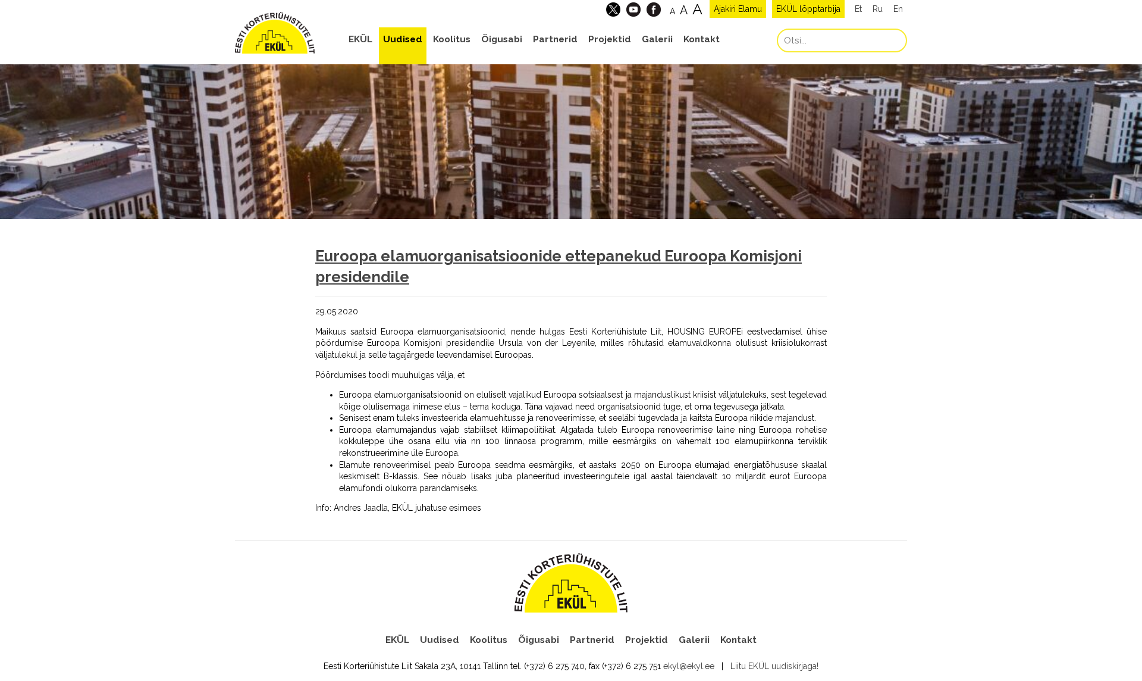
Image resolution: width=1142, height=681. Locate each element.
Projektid (609, 39)
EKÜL (360, 39)
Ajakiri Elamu (738, 9)
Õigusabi (501, 39)
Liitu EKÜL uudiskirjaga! (774, 666)
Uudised (402, 39)
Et (858, 9)
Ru (878, 9)
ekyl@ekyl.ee (688, 666)
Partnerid (555, 39)
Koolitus (451, 39)
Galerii (657, 39)
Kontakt (701, 39)
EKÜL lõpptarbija (808, 9)
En (898, 9)
